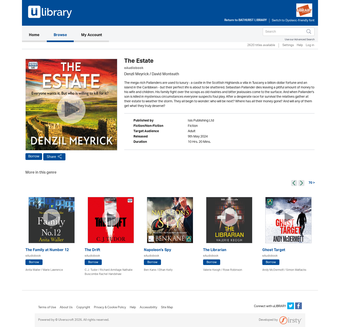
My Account (91, 35)
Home (37, 35)
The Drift (92, 250)
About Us (66, 307)
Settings (288, 45)
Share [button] (51, 156)
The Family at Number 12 (47, 250)
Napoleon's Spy (157, 250)
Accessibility (148, 307)
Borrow (33, 156)
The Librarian (214, 250)
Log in (310, 45)
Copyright (83, 307)
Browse (60, 35)
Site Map (167, 307)
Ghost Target (273, 250)
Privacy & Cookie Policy (110, 307)
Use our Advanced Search (300, 39)
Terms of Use (47, 307)
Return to (245, 21)
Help (300, 45)
